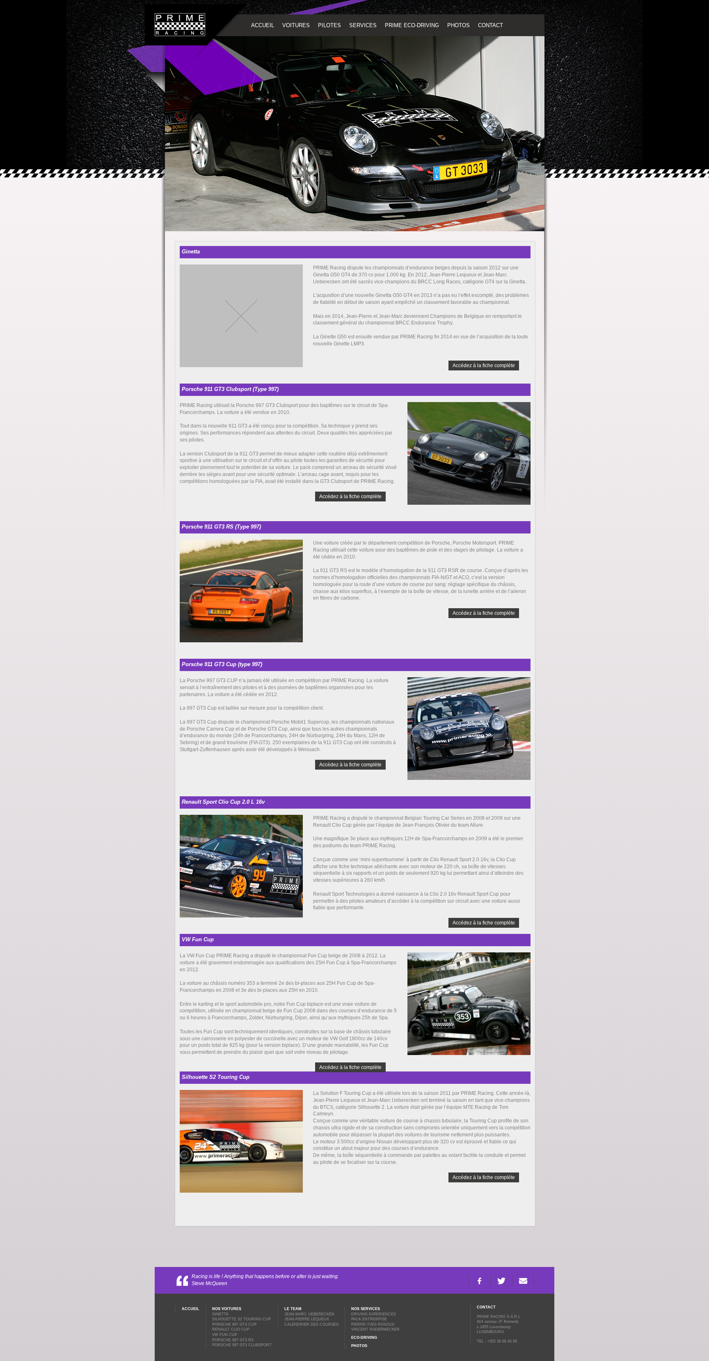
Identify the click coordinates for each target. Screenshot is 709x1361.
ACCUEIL (262, 25)
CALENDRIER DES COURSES (311, 1324)
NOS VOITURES (226, 1309)
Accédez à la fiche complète (484, 365)
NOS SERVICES (365, 1309)
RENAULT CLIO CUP (230, 1329)
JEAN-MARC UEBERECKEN (309, 1314)
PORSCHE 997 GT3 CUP (234, 1324)
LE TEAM (293, 1309)
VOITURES (296, 25)
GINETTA (220, 1314)
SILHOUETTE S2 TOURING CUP (241, 1319)
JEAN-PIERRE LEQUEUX (306, 1319)
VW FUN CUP (224, 1335)
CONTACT (490, 25)
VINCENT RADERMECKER (375, 1329)
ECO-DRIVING (364, 1338)
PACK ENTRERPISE (369, 1319)
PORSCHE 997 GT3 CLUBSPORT (242, 1345)
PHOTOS (458, 25)
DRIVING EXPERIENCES (373, 1314)
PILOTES (329, 25)
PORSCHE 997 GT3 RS (233, 1340)
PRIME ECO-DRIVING (412, 25)
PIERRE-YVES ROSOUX (372, 1324)
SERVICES (363, 25)
